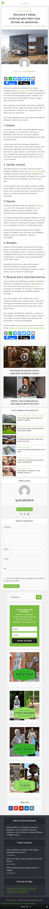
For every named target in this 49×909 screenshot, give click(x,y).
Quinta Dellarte (11, 900)
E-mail (6, 559)
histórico (11, 892)
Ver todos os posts (25, 509)
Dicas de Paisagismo (28, 904)
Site (5, 568)
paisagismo (22, 892)
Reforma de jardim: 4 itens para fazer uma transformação (30, 429)
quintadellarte (27, 26)
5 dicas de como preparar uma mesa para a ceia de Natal (30, 461)
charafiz (23, 888)
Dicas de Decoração (24, 11)
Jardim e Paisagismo (38, 416)
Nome (7, 549)
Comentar (15, 26)
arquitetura (12, 888)
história (32, 888)
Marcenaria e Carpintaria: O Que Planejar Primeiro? (28, 472)
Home (3, 904)
